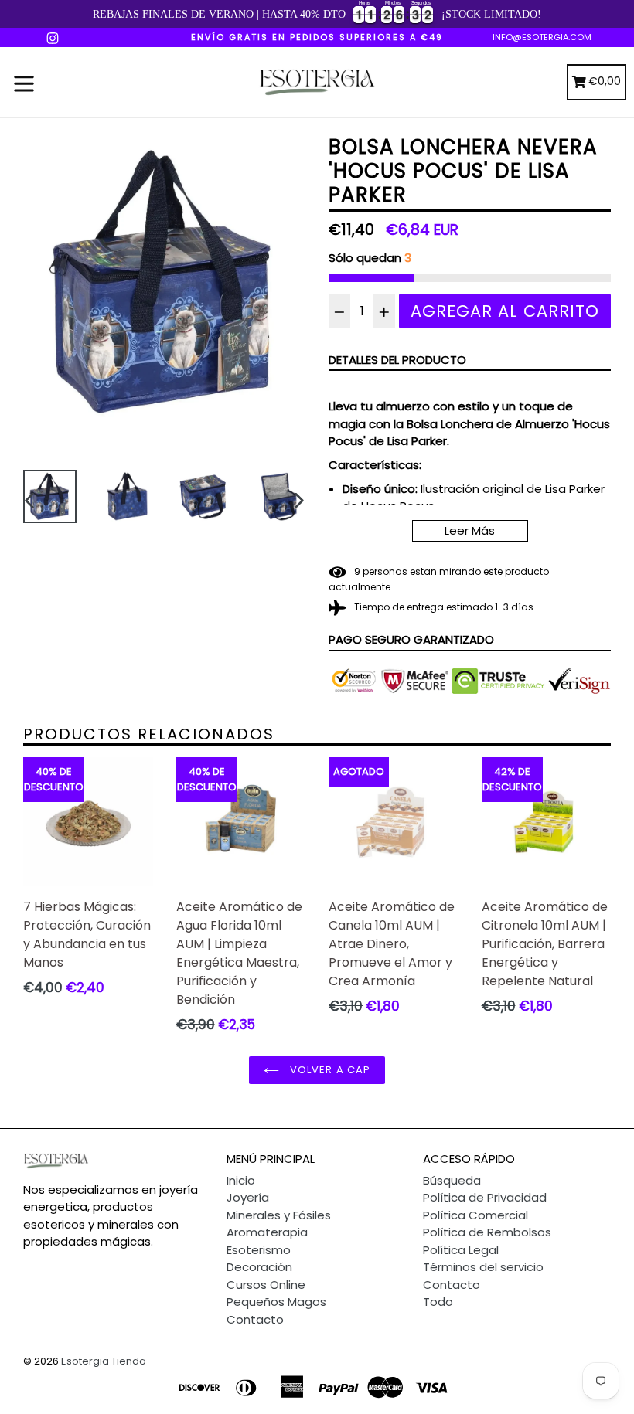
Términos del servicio (483, 1267)
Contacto (255, 1319)
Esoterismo (259, 1250)
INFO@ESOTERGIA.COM (542, 37)
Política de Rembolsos (487, 1232)
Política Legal (461, 1250)
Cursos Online (266, 1284)
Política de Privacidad (485, 1197)
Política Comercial (475, 1215)
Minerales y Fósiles (279, 1215)
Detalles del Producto (397, 360)
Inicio (241, 1180)
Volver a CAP (328, 1069)
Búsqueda (452, 1180)
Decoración (259, 1267)
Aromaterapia (267, 1232)
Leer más (470, 530)
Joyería (248, 1197)
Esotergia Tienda (103, 1361)
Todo (438, 1301)
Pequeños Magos (276, 1301)
